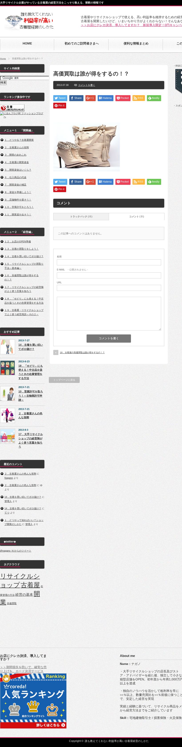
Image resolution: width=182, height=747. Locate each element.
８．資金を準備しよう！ (17, 192)
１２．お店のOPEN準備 (17, 241)
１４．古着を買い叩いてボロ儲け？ (24, 256)
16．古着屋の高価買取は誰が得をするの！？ (82, 352)
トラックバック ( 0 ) (81, 216)
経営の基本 (24, 594)
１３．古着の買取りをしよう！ (21, 248)
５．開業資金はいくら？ (17, 169)
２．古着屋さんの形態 (16, 147)
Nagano (8, 478)
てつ (6, 512)
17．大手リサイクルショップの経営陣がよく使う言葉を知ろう (30, 440)
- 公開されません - (72, 269)
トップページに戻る (64, 379)
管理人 (8, 501)
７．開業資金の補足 (15, 184)
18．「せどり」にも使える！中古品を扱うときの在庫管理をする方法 (30, 372)
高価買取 (12, 603)
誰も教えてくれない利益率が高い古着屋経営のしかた (117, 741)
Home (3, 58)
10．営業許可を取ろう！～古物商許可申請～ (30, 395)
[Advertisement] (109, 114)
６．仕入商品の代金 (15, 177)
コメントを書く (86, 85)
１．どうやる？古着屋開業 (19, 140)
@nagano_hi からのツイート (15, 550)
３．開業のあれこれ (15, 154)
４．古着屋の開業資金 (16, 162)
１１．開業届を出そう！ (17, 214)
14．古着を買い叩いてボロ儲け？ (30, 347)
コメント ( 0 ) (136, 216)
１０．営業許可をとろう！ (19, 207)
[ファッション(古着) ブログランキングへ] (12, 110)
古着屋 (30, 585)
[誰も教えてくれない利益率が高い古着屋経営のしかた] (29, 29)
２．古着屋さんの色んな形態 (30, 415)
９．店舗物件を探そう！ (17, 199)
